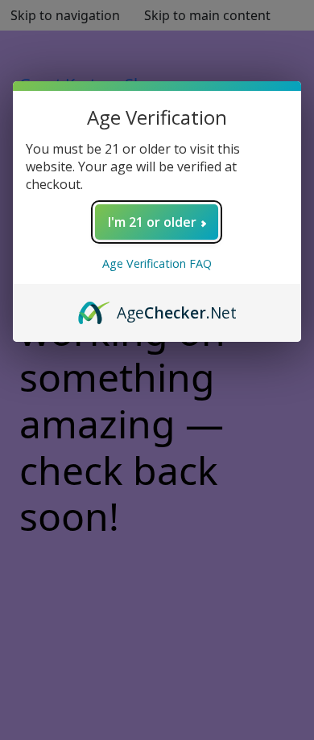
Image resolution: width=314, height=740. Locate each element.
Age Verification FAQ (157, 263)
